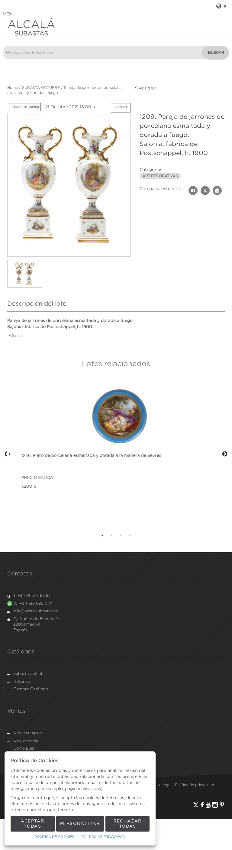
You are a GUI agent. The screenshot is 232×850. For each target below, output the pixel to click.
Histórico (21, 682)
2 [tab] (111, 535)
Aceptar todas (32, 824)
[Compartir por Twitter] (205, 190)
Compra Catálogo (30, 689)
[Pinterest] (222, 805)
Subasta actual (27, 674)
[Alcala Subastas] (116, 26)
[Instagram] (215, 805)
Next (225, 454)
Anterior (146, 88)
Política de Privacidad (102, 837)
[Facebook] (202, 804)
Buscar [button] (216, 52)
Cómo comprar (27, 733)
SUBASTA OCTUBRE (41, 88)
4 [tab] (130, 535)
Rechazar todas (128, 824)
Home (12, 88)
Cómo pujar (24, 749)
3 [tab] (121, 535)
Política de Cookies (54, 837)
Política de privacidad (194, 785)
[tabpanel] (116, 454)
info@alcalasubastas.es (35, 611)
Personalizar (80, 824)
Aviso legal (161, 785)
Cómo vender (26, 741)
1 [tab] (102, 535)
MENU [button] (9, 14)
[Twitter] (196, 805)
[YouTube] (208, 805)
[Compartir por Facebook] (193, 190)
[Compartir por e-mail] (217, 190)
